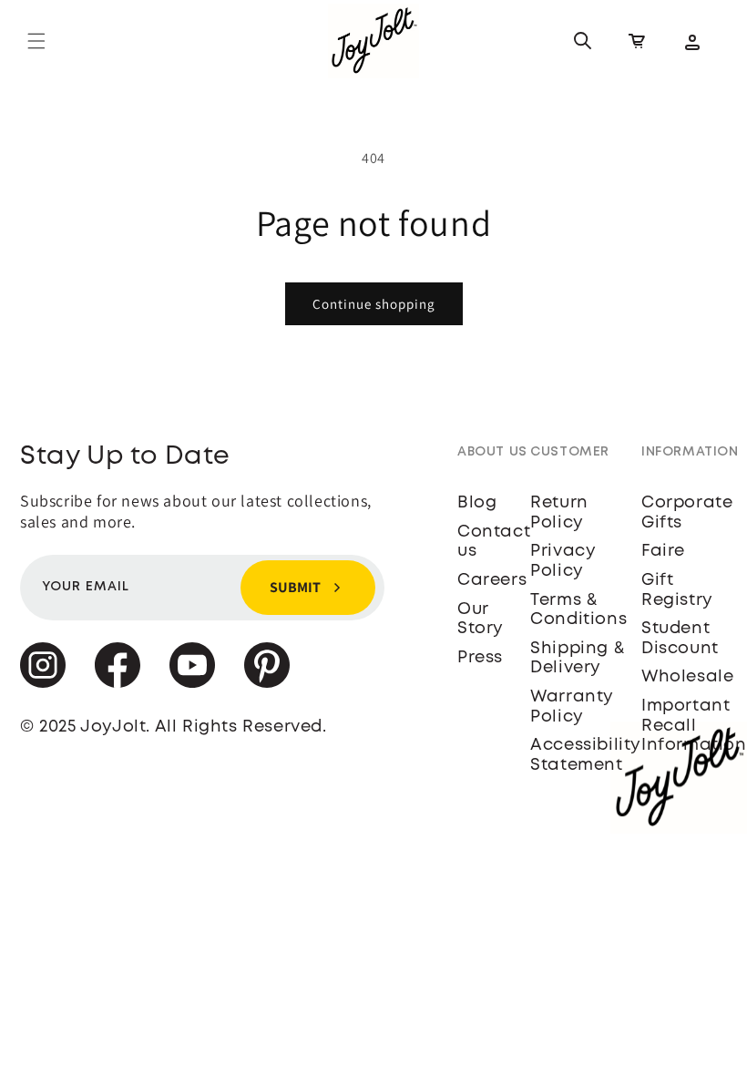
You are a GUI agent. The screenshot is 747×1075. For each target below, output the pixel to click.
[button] (36, 41)
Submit (295, 587)
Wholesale (687, 677)
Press (480, 657)
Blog (476, 503)
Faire (663, 551)
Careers (492, 580)
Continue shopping (373, 303)
